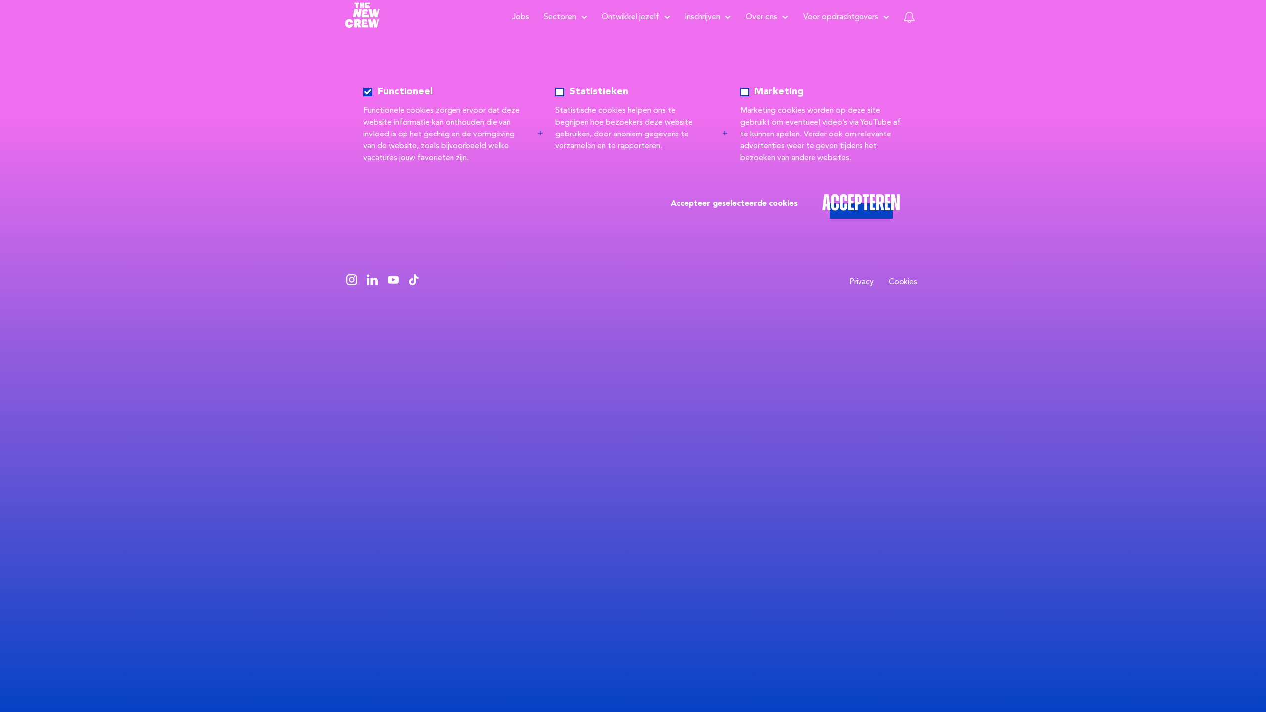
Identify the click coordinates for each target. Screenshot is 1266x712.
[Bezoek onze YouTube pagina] (393, 282)
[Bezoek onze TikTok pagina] (414, 282)
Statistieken (598, 92)
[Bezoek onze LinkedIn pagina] (372, 282)
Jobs (520, 17)
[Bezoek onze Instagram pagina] (351, 282)
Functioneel (405, 92)
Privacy (861, 282)
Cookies (903, 282)
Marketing (779, 92)
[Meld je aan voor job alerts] (909, 17)
